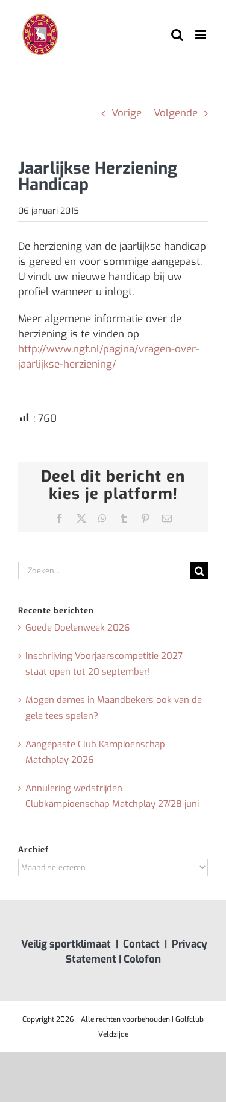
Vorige (126, 113)
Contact (141, 944)
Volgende (176, 113)
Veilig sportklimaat (66, 944)
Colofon (142, 959)
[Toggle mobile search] (177, 34)
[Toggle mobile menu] (201, 34)
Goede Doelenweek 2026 (77, 628)
